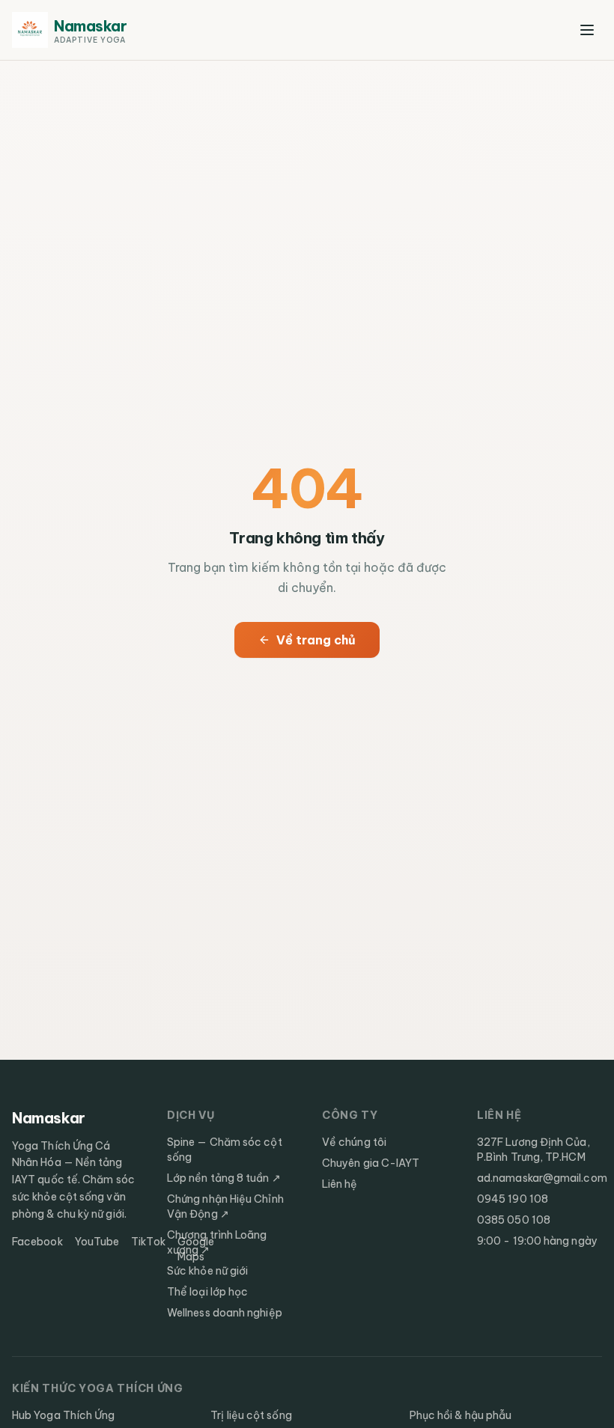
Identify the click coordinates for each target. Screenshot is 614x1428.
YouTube (97, 1241)
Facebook (37, 1241)
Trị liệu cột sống (250, 1415)
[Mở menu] (587, 30)
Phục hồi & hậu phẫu (461, 1415)
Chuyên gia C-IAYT (370, 1163)
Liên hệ (340, 1184)
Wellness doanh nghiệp (224, 1312)
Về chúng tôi (354, 1142)
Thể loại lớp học (207, 1292)
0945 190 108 (512, 1199)
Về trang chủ (316, 639)
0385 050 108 (513, 1220)
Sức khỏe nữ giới (207, 1271)
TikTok (148, 1241)
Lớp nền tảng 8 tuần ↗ (224, 1178)
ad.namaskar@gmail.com (542, 1178)
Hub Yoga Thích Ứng (63, 1415)
